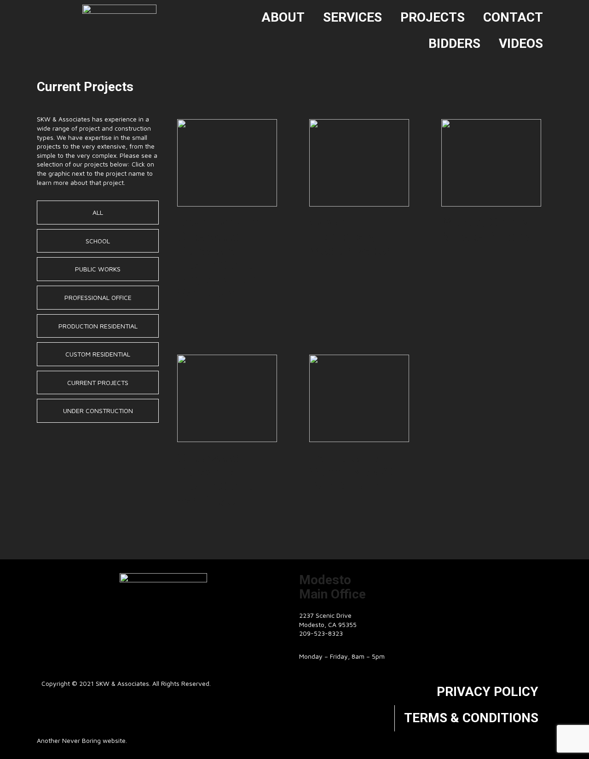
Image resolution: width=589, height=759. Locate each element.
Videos (521, 43)
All (97, 212)
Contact (513, 17)
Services (352, 17)
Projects (432, 17)
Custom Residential (97, 354)
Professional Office (98, 297)
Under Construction (98, 410)
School (98, 241)
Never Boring (81, 740)
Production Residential (98, 326)
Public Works (98, 269)
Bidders (454, 43)
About (283, 17)
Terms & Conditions (471, 717)
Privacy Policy (487, 691)
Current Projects (97, 382)
